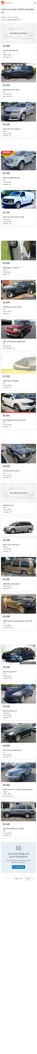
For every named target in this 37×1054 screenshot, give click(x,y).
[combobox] (15, 20)
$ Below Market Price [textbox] (13, 20)
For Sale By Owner (29, 259)
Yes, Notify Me (18, 867)
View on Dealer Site (26, 575)
